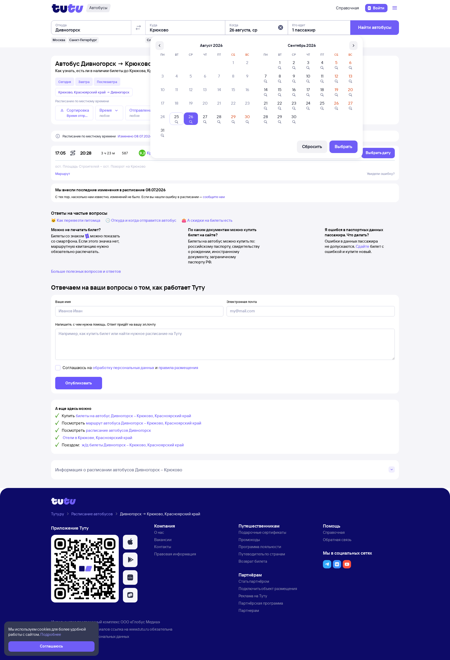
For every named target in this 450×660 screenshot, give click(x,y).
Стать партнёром (254, 581)
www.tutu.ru (139, 629)
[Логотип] (67, 8)
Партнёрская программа (261, 603)
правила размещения (178, 367)
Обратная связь (337, 539)
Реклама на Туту (253, 595)
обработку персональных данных (123, 367)
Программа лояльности (260, 546)
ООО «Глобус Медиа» (140, 621)
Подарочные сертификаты (262, 532)
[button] (280, 27)
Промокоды (249, 539)
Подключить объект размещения (268, 588)
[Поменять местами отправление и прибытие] (138, 27)
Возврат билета (253, 561)
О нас (159, 532)
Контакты (162, 546)
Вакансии (163, 539)
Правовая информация (175, 553)
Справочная (347, 7)
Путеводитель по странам (262, 553)
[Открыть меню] (395, 8)
